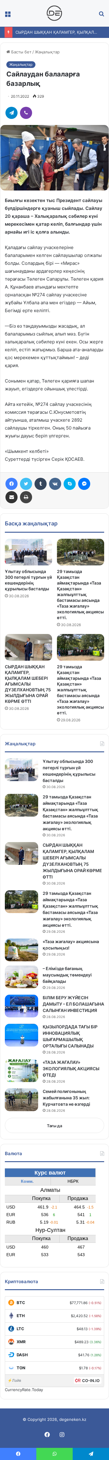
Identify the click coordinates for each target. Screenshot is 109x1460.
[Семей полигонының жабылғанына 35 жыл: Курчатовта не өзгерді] (21, 1099)
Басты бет (20, 51)
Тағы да (54, 1125)
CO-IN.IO (91, 1380)
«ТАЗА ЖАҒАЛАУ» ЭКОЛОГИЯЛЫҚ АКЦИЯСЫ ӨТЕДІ (71, 1068)
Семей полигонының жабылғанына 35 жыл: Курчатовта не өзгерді (66, 1098)
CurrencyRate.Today (24, 1389)
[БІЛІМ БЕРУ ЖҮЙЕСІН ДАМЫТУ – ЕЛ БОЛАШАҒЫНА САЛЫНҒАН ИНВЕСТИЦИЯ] (21, 1006)
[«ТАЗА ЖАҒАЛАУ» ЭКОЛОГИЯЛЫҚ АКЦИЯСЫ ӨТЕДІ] (21, 1070)
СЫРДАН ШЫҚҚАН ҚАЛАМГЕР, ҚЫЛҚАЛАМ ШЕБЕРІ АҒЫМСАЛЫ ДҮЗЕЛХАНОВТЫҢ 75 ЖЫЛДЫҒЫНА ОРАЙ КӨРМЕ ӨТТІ (28, 684)
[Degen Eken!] (54, 13)
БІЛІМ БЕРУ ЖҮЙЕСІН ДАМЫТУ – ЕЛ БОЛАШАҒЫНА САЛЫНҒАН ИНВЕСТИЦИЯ (73, 1004)
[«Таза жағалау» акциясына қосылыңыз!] (21, 950)
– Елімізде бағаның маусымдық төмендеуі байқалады (67, 975)
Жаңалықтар (47, 51)
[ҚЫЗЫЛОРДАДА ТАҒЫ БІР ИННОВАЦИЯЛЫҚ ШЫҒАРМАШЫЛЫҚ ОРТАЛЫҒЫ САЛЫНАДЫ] (21, 1035)
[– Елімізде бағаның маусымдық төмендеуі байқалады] (21, 977)
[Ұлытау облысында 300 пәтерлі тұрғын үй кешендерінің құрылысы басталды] (28, 552)
